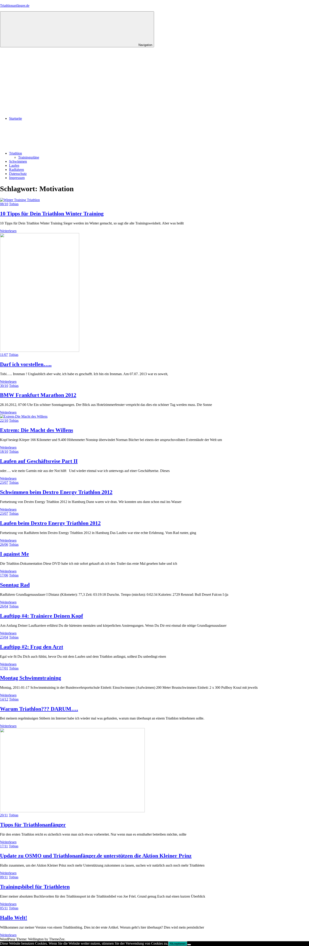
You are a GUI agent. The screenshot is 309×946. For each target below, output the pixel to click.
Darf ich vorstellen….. (26, 364)
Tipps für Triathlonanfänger (33, 825)
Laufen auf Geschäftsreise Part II (39, 461)
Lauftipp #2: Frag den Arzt (31, 647)
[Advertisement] (154, 81)
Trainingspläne (28, 157)
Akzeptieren (177, 943)
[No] (189, 944)
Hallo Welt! (13, 918)
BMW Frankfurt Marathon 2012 (38, 395)
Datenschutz (18, 174)
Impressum (17, 178)
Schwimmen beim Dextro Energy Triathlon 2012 (56, 492)
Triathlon (15, 153)
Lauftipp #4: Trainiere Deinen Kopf (41, 616)
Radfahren (16, 170)
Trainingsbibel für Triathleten (35, 887)
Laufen (14, 165)
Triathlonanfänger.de (14, 5)
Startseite (15, 118)
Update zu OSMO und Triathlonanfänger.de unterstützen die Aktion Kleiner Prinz (96, 856)
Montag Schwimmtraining (30, 678)
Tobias (14, 204)
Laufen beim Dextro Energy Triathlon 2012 (50, 523)
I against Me (14, 554)
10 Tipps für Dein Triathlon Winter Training (52, 214)
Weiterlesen (8, 231)
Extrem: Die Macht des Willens (36, 430)
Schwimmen (18, 161)
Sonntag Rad (15, 585)
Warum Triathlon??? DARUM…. (39, 709)
